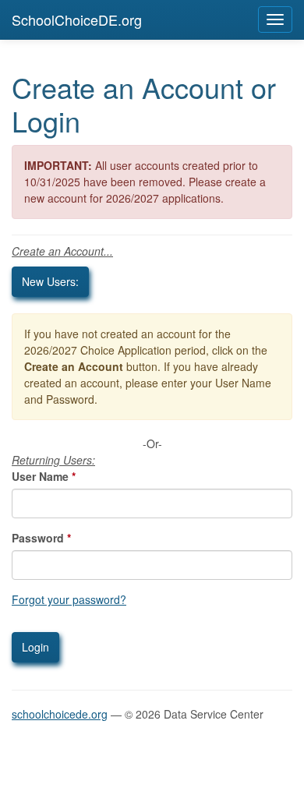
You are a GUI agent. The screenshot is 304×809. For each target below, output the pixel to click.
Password (41, 538)
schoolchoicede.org (60, 714)
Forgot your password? (69, 599)
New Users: (50, 281)
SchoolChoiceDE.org (77, 19)
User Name (44, 476)
